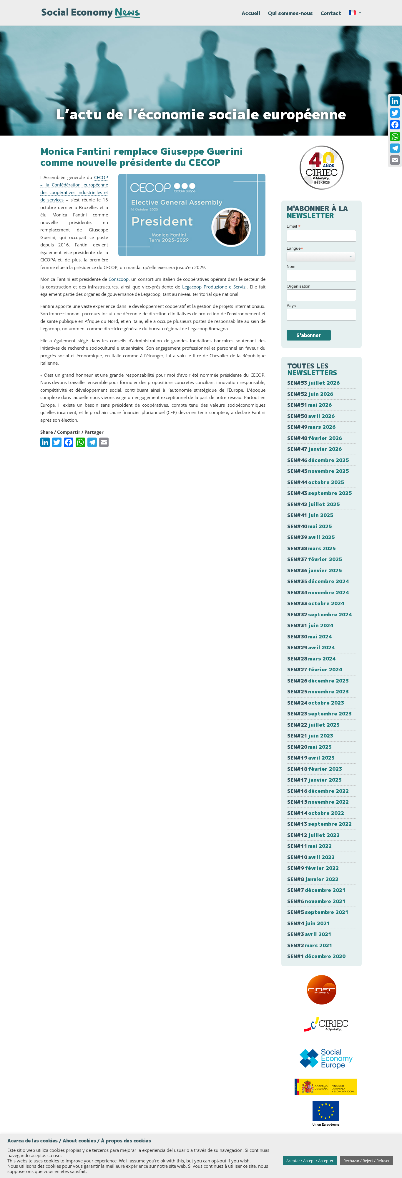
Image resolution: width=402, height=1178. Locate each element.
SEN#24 (315, 702)
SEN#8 (312, 879)
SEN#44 (315, 482)
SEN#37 (314, 559)
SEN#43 (319, 493)
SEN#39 (311, 537)
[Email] (395, 160)
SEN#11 (309, 845)
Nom (291, 266)
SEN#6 (316, 901)
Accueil (251, 13)
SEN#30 (309, 636)
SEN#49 (311, 426)
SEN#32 (319, 614)
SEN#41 (310, 515)
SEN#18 (314, 768)
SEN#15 (318, 801)
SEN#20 (309, 746)
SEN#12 (313, 835)
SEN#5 (317, 912)
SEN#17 (314, 779)
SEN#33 (315, 603)
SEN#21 (310, 735)
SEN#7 (316, 890)
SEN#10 (311, 857)
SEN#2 (309, 945)
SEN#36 (314, 570)
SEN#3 (309, 934)
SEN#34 (318, 592)
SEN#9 (313, 868)
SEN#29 (311, 647)
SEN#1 (316, 956)
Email (293, 226)
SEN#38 (311, 548)
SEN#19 (311, 757)
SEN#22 (313, 724)
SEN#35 (318, 581)
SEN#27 (314, 669)
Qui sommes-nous (290, 13)
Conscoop (119, 279)
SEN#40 (309, 526)
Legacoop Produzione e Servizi (214, 287)
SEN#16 (318, 790)
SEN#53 (313, 382)
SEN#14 (315, 813)
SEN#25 (318, 691)
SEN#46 (318, 460)
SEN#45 (318, 471)
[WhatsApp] (395, 136)
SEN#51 (309, 404)
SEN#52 (310, 394)
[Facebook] (395, 125)
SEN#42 (313, 504)
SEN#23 (319, 713)
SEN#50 (311, 416)
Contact (330, 13)
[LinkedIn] (395, 101)
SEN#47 (314, 448)
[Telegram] (395, 148)
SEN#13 (319, 823)
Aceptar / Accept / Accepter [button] (309, 1160)
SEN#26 (318, 680)
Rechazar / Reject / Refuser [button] (366, 1160)
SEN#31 (310, 625)
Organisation (298, 286)
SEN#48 (314, 438)
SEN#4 (308, 923)
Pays (291, 305)
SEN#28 (311, 658)
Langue (295, 248)
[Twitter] (395, 113)
